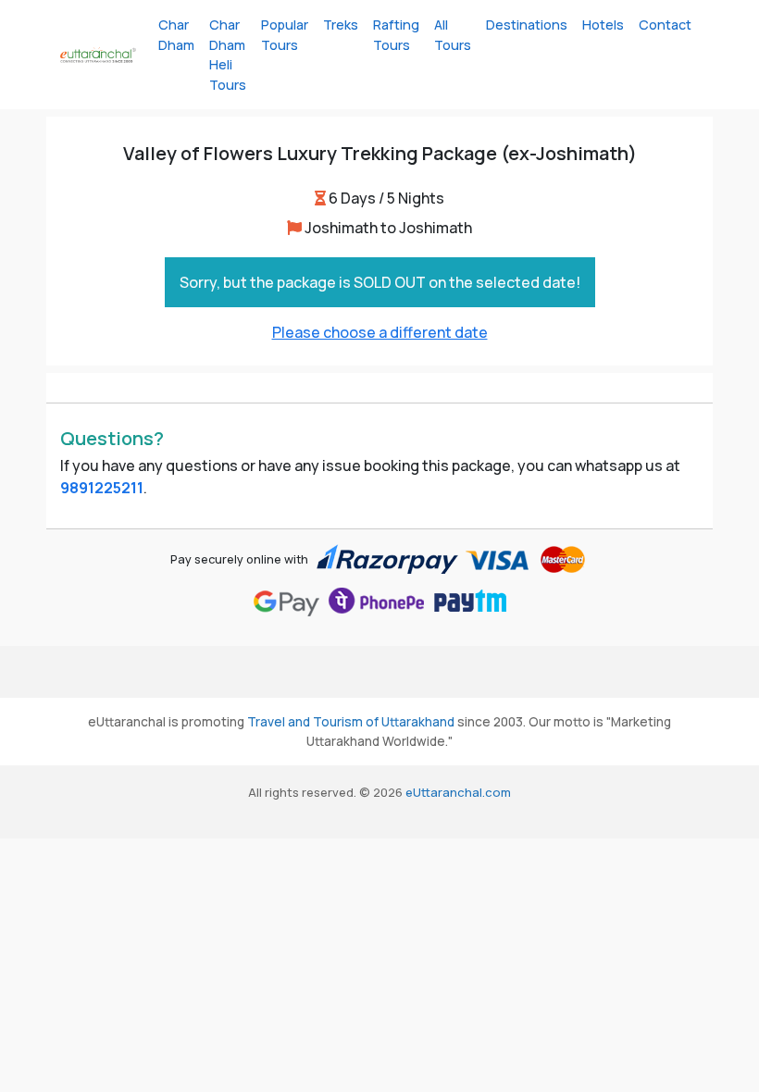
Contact (665, 24)
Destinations (526, 24)
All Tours (452, 35)
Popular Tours (284, 35)
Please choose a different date (380, 332)
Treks (340, 24)
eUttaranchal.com (458, 792)
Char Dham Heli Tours (227, 54)
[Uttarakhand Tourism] (98, 55)
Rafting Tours (396, 35)
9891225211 (101, 488)
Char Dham (176, 35)
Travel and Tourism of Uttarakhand (350, 722)
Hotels (603, 24)
